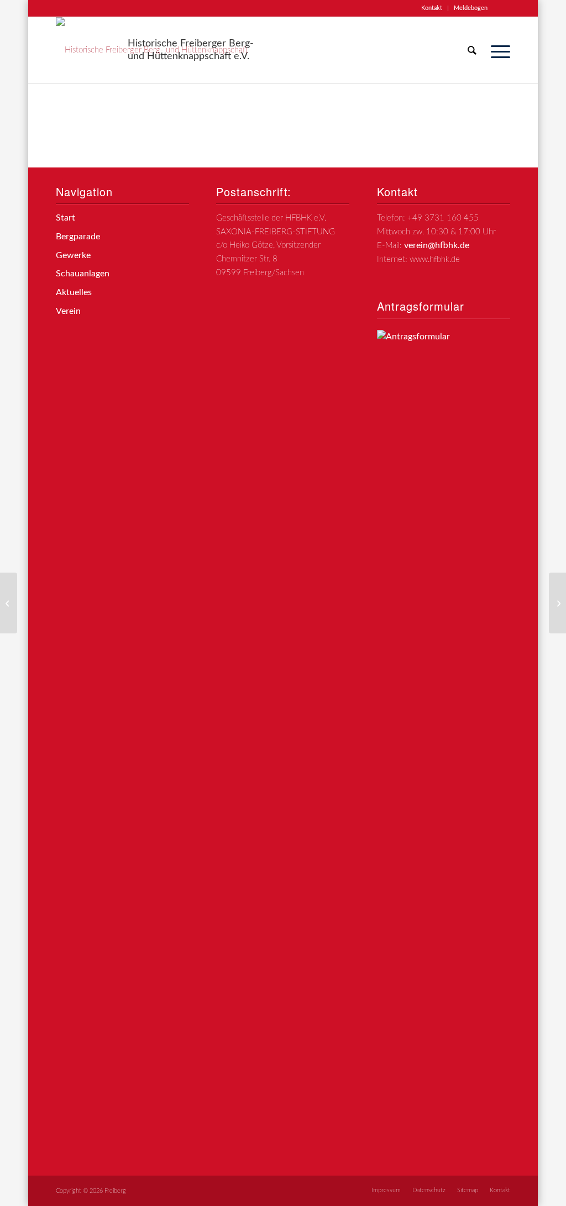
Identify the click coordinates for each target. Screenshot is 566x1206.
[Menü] (497, 50)
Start (65, 217)
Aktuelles (74, 292)
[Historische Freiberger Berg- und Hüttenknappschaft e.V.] (155, 50)
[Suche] (472, 50)
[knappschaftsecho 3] (8, 603)
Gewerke (73, 255)
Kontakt (431, 8)
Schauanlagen (82, 273)
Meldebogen (471, 8)
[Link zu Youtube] (502, 8)
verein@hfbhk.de (436, 245)
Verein (68, 311)
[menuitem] (432, 8)
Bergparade (78, 236)
